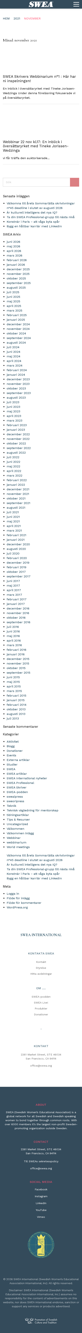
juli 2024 (13, 347)
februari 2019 (16, 567)
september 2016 (18, 622)
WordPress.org (17, 907)
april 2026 (14, 251)
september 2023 (19, 393)
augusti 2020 (16, 549)
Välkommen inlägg (20, 833)
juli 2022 (13, 457)
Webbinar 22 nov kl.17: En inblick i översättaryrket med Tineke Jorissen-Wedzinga (36, 146)
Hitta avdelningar (41, 973)
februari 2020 (17, 558)
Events (11, 755)
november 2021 (18, 494)
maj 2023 (13, 411)
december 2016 (18, 608)
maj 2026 (13, 246)
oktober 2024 (16, 333)
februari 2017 (17, 599)
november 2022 (18, 439)
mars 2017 (14, 594)
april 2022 (14, 471)
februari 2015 (16, 695)
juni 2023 (13, 407)
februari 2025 (17, 315)
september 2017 (19, 576)
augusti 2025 (16, 287)
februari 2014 (17, 705)
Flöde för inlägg (18, 898)
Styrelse (41, 967)
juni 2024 (13, 352)
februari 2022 (17, 480)
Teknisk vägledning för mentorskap (32, 810)
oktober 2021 (16, 498)
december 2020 (18, 544)
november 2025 (18, 274)
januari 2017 (16, 604)
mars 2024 (15, 365)
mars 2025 (14, 310)
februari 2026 (17, 260)
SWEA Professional (20, 783)
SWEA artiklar (17, 773)
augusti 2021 (16, 507)
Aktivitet (13, 741)
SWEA (11, 769)
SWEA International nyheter (27, 778)
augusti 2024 (16, 342)
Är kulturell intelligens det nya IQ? (32, 212)
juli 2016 (13, 627)
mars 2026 (14, 255)
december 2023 (18, 379)
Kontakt (41, 961)
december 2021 (18, 489)
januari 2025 (16, 319)
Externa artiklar (18, 760)
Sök (74, 182)
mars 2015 (14, 691)
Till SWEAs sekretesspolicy (41, 1161)
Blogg (11, 746)
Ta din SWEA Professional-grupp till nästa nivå (41, 217)
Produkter (41, 1008)
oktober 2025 (16, 278)
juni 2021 (13, 517)
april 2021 (14, 526)
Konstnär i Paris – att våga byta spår (33, 221)
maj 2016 (13, 636)
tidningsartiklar (18, 815)
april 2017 (14, 590)
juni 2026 (13, 242)
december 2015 (18, 659)
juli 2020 (13, 553)
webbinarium (16, 842)
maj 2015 (13, 682)
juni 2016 (13, 631)
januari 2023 (16, 429)
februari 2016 (16, 650)
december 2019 (18, 562)
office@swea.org (41, 1065)
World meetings (18, 847)
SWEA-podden (17, 792)
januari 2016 (16, 654)
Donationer (15, 751)
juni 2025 (13, 297)
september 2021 (18, 503)
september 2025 (19, 283)
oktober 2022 (16, 443)
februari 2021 (16, 535)
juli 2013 (13, 718)
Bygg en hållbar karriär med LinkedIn (34, 226)
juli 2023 (13, 402)
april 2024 (14, 361)
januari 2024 (16, 374)
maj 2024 (13, 356)
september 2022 (19, 448)
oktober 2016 (16, 617)
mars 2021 (14, 530)
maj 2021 (13, 521)
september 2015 (18, 672)
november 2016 (18, 613)
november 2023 (18, 384)
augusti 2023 (16, 397)
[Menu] (76, 4)
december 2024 (18, 324)
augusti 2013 (16, 714)
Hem (6, 18)
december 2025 (18, 269)
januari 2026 (16, 264)
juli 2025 (13, 292)
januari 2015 (16, 700)
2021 (17, 18)
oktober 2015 (16, 668)
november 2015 (18, 663)
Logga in (13, 893)
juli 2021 (13, 512)
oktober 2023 (16, 388)
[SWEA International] (41, 4)
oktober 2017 (16, 572)
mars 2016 (14, 645)
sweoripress (15, 801)
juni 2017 (13, 581)
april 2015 (14, 686)
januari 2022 (16, 484)
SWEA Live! (41, 1002)
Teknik (11, 806)
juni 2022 (13, 462)
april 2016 (14, 640)
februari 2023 (17, 425)
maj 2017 (13, 585)
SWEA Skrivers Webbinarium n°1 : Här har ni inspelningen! (39, 78)
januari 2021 (16, 539)
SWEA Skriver (17, 787)
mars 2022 (14, 475)
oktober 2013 (16, 709)
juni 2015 (13, 677)
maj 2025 (13, 301)
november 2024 (18, 329)
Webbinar (14, 838)
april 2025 (14, 306)
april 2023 (14, 416)
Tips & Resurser (18, 819)
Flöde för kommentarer (24, 903)
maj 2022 (13, 466)
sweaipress (15, 796)
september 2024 (19, 338)
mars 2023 (14, 420)
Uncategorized (17, 824)
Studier (12, 764)
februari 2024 (17, 370)
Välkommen (15, 828)
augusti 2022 (16, 452)
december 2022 (18, 434)
